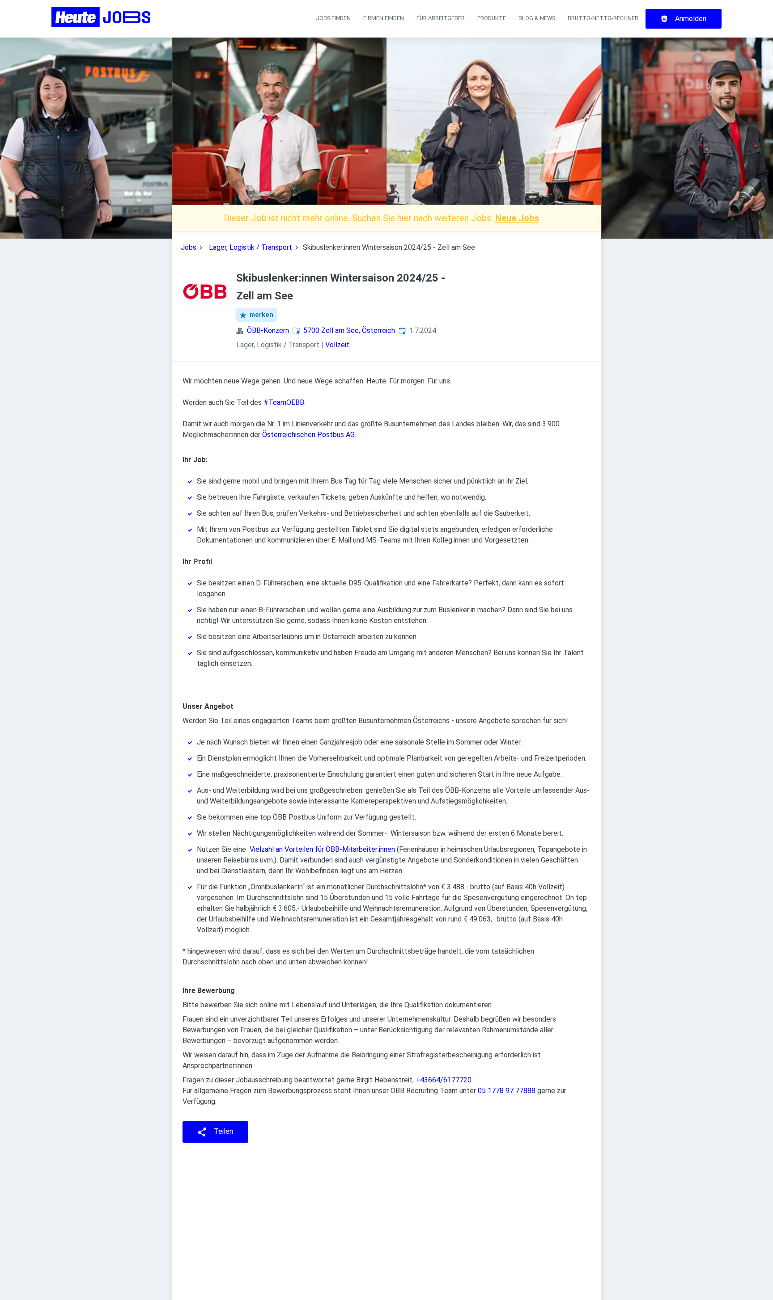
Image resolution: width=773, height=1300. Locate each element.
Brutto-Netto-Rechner (603, 18)
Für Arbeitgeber (440, 18)
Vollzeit (337, 345)
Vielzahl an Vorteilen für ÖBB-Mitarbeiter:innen (322, 849)
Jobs (188, 247)
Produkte (491, 18)
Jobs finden (333, 18)
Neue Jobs (517, 218)
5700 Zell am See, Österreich (349, 330)
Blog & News (536, 18)
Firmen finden (383, 18)
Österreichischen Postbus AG (308, 434)
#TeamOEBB (283, 402)
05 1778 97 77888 (506, 1090)
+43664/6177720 (443, 1080)
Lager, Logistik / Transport (250, 247)
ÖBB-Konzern (268, 330)
